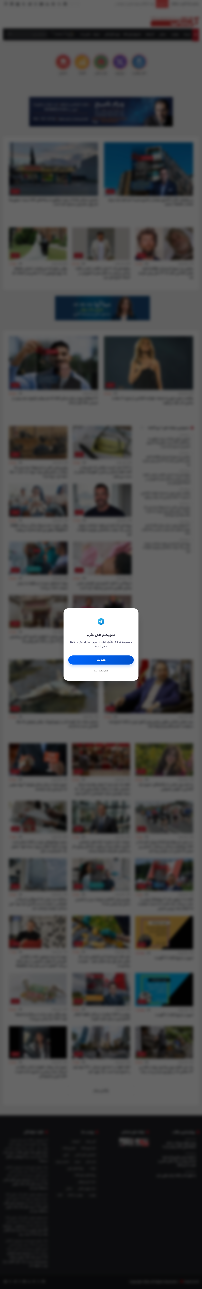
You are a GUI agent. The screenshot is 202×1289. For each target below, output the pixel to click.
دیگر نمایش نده (101, 671)
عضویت (101, 660)
